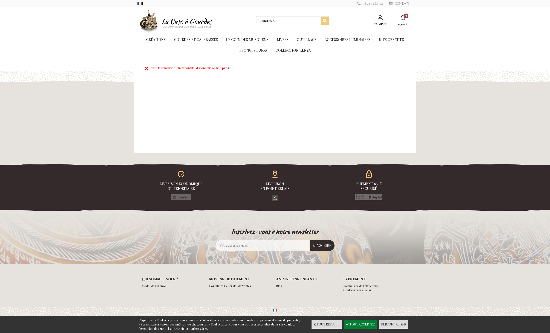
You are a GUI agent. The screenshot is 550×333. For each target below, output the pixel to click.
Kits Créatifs (391, 39)
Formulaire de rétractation (361, 286)
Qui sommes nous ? (160, 279)
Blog (279, 286)
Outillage (306, 39)
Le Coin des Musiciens (247, 39)
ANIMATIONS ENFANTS (296, 279)
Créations (156, 39)
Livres (283, 39)
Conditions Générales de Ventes (230, 286)
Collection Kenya (293, 50)
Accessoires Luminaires (348, 39)
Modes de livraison (154, 286)
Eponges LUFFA (253, 50)
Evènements (355, 279)
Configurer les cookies (358, 290)
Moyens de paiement (229, 279)
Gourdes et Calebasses (196, 39)
